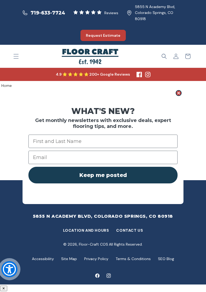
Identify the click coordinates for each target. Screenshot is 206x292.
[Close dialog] (178, 93)
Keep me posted (103, 175)
